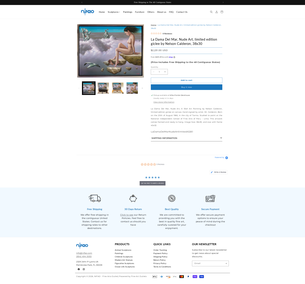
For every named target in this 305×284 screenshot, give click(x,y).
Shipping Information (164, 138)
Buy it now (186, 87)
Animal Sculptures (123, 250)
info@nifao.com (84, 253)
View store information (163, 102)
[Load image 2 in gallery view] (103, 88)
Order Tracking (160, 250)
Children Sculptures (124, 256)
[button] (114, 12)
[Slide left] (78, 88)
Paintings (119, 253)
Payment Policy (160, 253)
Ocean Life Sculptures (125, 266)
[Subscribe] (226, 263)
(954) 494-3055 (84, 256)
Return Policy (159, 260)
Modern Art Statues (124, 260)
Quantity (154, 67)
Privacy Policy (159, 263)
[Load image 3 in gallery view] (117, 88)
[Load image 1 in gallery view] (88, 88)
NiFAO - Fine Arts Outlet (106, 276)
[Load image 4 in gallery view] (132, 88)
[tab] (218, 172)
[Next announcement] (223, 2)
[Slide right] (142, 88)
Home (153, 25)
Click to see (126, 215)
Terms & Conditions (162, 266)
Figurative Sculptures (124, 263)
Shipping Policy (160, 256)
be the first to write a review (152, 183)
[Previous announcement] (81, 2)
